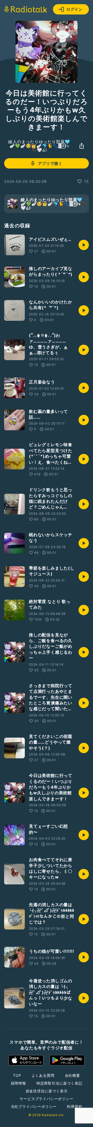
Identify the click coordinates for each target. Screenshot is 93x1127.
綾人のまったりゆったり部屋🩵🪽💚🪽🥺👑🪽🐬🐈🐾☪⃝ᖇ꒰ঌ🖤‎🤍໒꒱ (39, 145)
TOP (17, 1075)
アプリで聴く (50, 163)
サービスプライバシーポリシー (46, 1098)
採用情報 (18, 1083)
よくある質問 (43, 1075)
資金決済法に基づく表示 (47, 1091)
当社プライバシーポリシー (34, 1106)
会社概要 (72, 1075)
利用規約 (74, 1106)
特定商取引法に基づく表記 (59, 1083)
